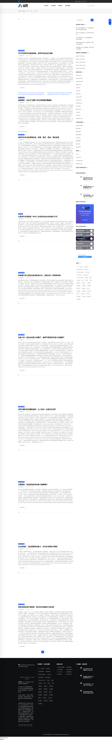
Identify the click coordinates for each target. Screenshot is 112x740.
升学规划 (89, 283)
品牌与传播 (78, 131)
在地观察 (89, 285)
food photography (80, 272)
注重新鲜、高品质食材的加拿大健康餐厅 (33, 484)
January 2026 (78, 75)
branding (81, 266)
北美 (91, 280)
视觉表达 (89, 296)
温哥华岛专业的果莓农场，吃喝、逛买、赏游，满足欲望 (38, 137)
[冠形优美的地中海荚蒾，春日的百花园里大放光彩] (79, 692)
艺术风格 (83, 296)
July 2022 (78, 87)
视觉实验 (78, 144)
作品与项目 (60, 5)
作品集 (86, 277)
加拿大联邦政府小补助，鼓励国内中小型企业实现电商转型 (88, 179)
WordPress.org (79, 163)
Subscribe (85, 256)
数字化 (88, 288)
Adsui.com (66, 734)
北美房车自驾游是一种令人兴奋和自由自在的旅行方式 (37, 217)
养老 (83, 280)
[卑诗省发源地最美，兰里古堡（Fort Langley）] (79, 196)
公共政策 (78, 280)
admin (77, 56)
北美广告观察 (67, 5)
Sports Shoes (82, 65)
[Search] (88, 5)
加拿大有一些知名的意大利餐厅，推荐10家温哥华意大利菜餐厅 (41, 337)
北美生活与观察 (79, 125)
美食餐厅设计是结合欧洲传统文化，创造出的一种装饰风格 (39, 275)
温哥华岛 (83, 293)
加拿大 (86, 280)
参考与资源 (78, 128)
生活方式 (88, 293)
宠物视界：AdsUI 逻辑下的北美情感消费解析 (35, 100)
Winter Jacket (82, 62)
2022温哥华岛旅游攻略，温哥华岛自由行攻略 (35, 53)
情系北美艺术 (79, 134)
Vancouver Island (80, 277)
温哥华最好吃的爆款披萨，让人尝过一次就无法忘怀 (37, 409)
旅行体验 (89, 291)
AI (77, 266)
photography (85, 274)
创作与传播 (53, 5)
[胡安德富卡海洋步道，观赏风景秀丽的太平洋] (79, 187)
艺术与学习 (46, 5)
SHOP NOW (84, 219)
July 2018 (78, 112)
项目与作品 (78, 147)
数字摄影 (78, 291)
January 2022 (78, 100)
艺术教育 (78, 296)
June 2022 (78, 90)
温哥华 (78, 293)
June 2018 (78, 115)
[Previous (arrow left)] (1, 739)
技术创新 (83, 288)
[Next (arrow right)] (3, 739)
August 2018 (78, 109)
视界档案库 (78, 140)
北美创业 (78, 283)
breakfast (86, 266)
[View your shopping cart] (90, 5)
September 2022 (79, 81)
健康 (90, 277)
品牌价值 (78, 285)
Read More (22, 87)
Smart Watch (82, 68)
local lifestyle (79, 274)
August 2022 (78, 84)
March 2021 (78, 106)
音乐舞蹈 (78, 299)
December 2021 (79, 103)
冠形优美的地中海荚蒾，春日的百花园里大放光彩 (36, 607)
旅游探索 (83, 291)
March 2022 (78, 93)
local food (87, 272)
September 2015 (79, 118)
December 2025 (79, 78)
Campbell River (79, 269)
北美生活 (83, 283)
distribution (86, 269)
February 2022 (79, 96)
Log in (77, 154)
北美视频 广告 (21, 55)
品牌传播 (83, 285)
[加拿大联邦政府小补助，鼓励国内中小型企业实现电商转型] (79, 178)
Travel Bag (82, 56)
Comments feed (79, 160)
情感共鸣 (78, 288)
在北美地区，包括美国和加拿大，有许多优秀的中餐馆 (37, 547)
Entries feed (78, 157)
